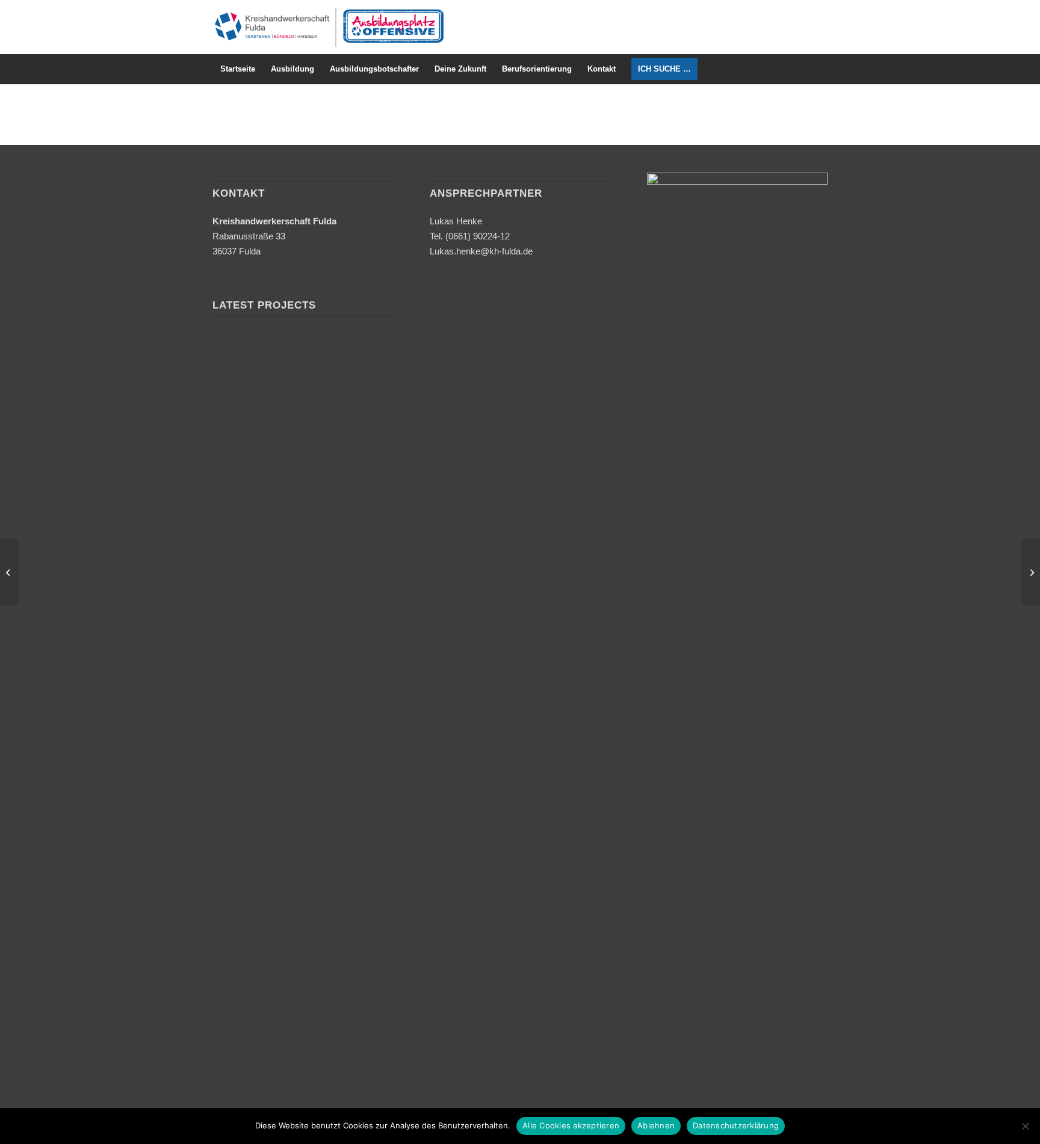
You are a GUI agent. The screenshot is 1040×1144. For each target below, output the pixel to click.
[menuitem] (237, 69)
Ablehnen (656, 1125)
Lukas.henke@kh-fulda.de (481, 251)
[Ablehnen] (1025, 1126)
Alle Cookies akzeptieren (570, 1125)
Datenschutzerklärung (736, 1125)
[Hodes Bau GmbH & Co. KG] (9, 572)
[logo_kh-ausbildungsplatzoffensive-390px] (328, 27)
